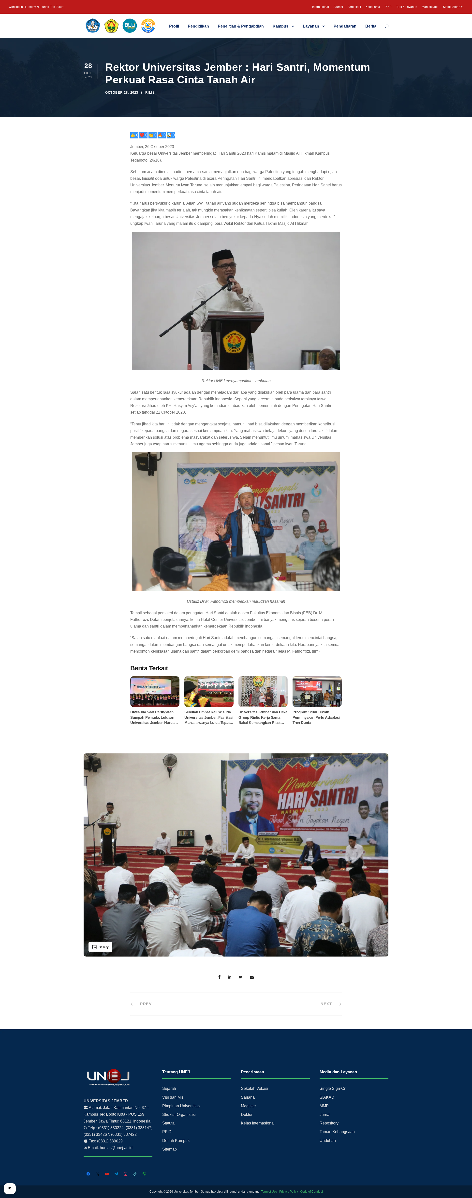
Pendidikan (198, 26)
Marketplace (430, 7)
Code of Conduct (311, 1191)
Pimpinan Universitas (181, 1106)
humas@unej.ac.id (116, 1148)
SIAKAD (327, 1097)
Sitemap (169, 1149)
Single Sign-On (453, 7)
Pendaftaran (345, 26)
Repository (329, 1123)
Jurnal (325, 1114)
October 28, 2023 (121, 92)
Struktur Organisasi (179, 1114)
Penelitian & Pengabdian (241, 26)
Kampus (280, 26)
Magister (248, 1106)
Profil (174, 26)
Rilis (150, 92)
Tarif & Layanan (406, 7)
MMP (324, 1106)
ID (10, 1188)
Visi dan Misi (173, 1097)
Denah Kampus (176, 1140)
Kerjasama (373, 7)
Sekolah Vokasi (254, 1088)
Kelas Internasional (258, 1123)
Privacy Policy (288, 1191)
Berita (370, 26)
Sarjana (248, 1097)
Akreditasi (354, 7)
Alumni (338, 7)
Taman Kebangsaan (337, 1132)
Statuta (168, 1123)
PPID (388, 7)
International (320, 7)
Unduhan (328, 1140)
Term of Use (269, 1191)
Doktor (246, 1114)
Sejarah (169, 1088)
